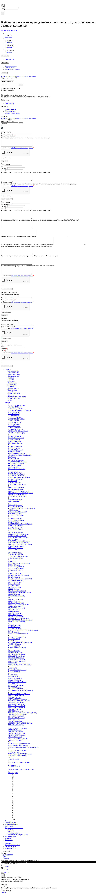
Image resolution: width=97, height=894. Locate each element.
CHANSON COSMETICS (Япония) (19, 455)
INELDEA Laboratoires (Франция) (19, 541)
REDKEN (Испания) (15, 678)
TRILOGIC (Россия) (14, 740)
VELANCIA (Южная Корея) (17, 750)
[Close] (1, 163)
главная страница (6, 30)
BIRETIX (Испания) (14, 441)
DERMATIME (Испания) (16, 475)
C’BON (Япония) (14, 448)
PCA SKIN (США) (14, 651)
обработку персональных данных (22, 148)
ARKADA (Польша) (14, 422)
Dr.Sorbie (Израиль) (14, 482)
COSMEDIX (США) (14, 465)
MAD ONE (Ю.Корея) (15, 599)
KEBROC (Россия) (14, 565)
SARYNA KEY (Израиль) (16, 695)
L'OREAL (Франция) (15, 573)
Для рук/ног (12, 384)
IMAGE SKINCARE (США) (17, 536)
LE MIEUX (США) (14, 587)
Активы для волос (14, 398)
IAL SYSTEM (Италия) (15, 532)
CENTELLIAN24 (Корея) (16, 453)
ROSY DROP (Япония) (15, 688)
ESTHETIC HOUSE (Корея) (17, 494)
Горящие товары (13, 376)
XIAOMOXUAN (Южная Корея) (18, 762)
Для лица (11, 379)
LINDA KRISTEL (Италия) (17, 591)
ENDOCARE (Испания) (16, 489)
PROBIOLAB (12, 663)
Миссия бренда (9, 59)
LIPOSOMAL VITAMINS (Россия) (19, 592)
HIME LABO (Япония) (15, 525)
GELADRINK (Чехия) (15, 506)
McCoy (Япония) (13, 611)
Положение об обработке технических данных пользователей (21, 92)
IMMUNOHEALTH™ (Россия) (18, 537)
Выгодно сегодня (10, 822)
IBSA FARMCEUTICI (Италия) (18, 534)
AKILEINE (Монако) (15, 417)
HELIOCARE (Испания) (16, 520)
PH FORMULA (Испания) (16, 654)
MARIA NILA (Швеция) (16, 606)
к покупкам (8, 37)
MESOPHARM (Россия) (16, 616)
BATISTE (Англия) (14, 436)
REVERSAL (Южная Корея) (17, 682)
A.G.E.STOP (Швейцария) (16, 405)
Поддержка (5, 62)
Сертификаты (9, 826)
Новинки (8, 821)
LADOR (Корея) (13, 585)
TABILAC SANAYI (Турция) (17, 728)
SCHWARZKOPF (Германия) (17, 699)
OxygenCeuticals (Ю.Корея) (17, 647)
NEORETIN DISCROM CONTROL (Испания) (23, 630)
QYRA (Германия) (14, 671)
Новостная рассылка (7, 81)
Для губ (10, 391)
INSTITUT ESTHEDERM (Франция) (20, 544)
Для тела (11, 378)
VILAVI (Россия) (13, 752)
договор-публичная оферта (35, 95)
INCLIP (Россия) (13, 539)
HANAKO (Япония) (15, 518)
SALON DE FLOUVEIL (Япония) (19, 694)
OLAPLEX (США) (14, 639)
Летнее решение (13, 372)
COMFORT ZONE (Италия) (17, 462)
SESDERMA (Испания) (15, 702)
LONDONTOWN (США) (16, 596)
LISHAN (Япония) (14, 594)
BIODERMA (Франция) (16, 438)
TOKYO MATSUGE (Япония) (18, 738)
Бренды (7, 402)
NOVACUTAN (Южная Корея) (18, 634)
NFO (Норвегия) (13, 632)
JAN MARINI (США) (15, 553)
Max (4, 856)
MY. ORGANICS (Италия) (16, 621)
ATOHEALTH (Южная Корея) (18, 431)
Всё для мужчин (13, 388)
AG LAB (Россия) (14, 414)
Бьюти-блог (8, 838)
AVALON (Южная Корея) (16, 433)
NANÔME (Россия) (14, 627)
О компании (5, 55)
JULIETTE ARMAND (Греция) (18, 556)
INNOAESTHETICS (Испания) (18, 542)
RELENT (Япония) (14, 680)
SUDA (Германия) (14, 719)
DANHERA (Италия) (15, 472)
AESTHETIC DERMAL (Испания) (19, 410)
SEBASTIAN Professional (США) (19, 701)
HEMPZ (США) (13, 522)
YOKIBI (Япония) (14, 766)
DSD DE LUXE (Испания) (16, 484)
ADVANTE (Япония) (15, 408)
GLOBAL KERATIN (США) (17, 512)
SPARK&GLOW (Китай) (16, 716)
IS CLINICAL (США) (15, 549)
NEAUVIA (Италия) (14, 628)
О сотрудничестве (14, 833)
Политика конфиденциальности (51, 92)
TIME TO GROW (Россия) (16, 735)
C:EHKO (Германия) (15, 446)
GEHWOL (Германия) (15, 505)
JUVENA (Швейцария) (15, 558)
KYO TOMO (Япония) (15, 570)
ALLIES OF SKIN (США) (16, 419)
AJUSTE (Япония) (14, 415)
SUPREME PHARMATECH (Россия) (20, 723)
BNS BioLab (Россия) (15, 443)
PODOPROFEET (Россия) (16, 659)
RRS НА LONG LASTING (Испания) (20, 690)
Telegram (6, 858)
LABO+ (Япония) (14, 584)
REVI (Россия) (13, 683)
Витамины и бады (14, 374)
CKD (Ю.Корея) (13, 458)
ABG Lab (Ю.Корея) (14, 407)
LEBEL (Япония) (13, 589)
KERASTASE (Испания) (16, 568)
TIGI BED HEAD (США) (16, 733)
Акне (10, 400)
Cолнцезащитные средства (17, 396)
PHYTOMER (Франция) (16, 658)
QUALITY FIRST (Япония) (17, 670)
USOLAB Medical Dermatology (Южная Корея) (23, 747)
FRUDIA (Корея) (13, 501)
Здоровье (11, 386)
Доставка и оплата (10, 66)
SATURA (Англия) (14, 697)
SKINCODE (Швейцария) (16, 707)
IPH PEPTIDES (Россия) (16, 546)
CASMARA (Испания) (15, 450)
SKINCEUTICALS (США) (16, 706)
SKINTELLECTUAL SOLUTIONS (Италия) (22, 713)
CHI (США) (12, 457)
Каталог (7, 369)
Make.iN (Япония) (14, 601)
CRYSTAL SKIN (13, 467)
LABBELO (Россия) (14, 582)
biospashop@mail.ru (30, 76)
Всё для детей (12, 390)
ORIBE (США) (13, 640)
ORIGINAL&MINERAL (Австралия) (20, 642)
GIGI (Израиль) (13, 510)
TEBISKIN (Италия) (14, 730)
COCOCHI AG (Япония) (16, 460)
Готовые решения (10, 836)
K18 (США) (12, 561)
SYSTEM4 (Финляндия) (16, 725)
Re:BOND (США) (14, 676)
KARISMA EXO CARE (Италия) (19, 563)
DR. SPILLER (12, 481)
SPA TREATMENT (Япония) (17, 714)
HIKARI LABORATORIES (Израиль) (20, 524)
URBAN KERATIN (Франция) (18, 745)
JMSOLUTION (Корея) (15, 555)
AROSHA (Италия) (14, 424)
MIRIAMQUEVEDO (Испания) (18, 618)
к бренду (3, 892)
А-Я (13, 819)
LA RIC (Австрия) (14, 577)
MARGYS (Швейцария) (16, 603)
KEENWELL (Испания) (16, 567)
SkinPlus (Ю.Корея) (14, 709)
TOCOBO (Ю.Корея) (15, 737)
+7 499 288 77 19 (18, 76)
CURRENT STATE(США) (16, 469)
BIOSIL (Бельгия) (14, 439)
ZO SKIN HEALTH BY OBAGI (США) (21, 769)
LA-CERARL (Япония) (15, 580)
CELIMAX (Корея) (14, 451)
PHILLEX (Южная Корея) (16, 656)
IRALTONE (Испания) (15, 548)
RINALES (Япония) (14, 687)
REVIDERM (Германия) (16, 685)
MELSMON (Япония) (15, 615)
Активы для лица (14, 393)
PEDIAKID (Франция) (15, 652)
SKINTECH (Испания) (15, 711)
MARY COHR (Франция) (16, 608)
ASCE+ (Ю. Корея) (14, 427)
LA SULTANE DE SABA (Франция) (20, 579)
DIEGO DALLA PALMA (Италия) (19, 477)
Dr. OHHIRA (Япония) (15, 479)
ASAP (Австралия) (14, 426)
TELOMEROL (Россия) (15, 731)
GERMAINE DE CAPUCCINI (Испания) (21, 508)
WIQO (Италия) (13, 759)
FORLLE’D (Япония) (15, 500)
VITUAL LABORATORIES (17, 755)
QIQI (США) (12, 668)
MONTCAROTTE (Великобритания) (20, 620)
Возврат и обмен (10, 67)
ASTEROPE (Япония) (15, 429)
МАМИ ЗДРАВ (13, 773)
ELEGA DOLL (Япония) (16, 488)
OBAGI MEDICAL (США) (17, 637)
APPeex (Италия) (13, 421)
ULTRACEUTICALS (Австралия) (19, 743)
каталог (14, 30)
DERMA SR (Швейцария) (16, 474)
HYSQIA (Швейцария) (15, 529)
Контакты (4, 72)
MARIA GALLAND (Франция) (18, 604)
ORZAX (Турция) (14, 646)
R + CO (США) (13, 675)
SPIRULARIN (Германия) (16, 718)
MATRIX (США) (13, 609)
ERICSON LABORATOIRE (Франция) (20, 493)
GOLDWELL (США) (15, 513)
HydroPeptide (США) (15, 527)
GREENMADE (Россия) (16, 515)
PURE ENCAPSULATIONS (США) (19, 664)
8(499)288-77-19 (7, 855)
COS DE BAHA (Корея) (16, 463)
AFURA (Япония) (14, 412)
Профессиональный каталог (14, 828)
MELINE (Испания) (14, 613)
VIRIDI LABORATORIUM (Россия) (20, 754)
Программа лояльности (12, 69)
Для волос (11, 381)
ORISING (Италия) (14, 644)
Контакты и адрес (6, 76)
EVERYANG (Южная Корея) (17, 496)
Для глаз (11, 395)
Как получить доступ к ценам (18, 835)
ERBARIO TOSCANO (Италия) (18, 491)
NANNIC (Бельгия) (14, 625)
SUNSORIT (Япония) (15, 721)
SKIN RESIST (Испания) (16, 704)
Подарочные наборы (11, 824)
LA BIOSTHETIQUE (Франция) (18, 575)
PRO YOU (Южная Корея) (16, 661)
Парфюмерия (12, 383)
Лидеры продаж (13, 371)
